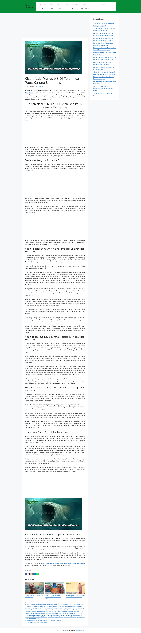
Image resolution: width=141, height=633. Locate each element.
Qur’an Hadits (48, 4)
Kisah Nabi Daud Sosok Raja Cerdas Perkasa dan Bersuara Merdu (53, 597)
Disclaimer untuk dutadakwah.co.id (59, 9)
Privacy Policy (41, 9)
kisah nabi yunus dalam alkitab (39, 611)
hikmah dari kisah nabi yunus (35, 606)
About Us (74, 9)
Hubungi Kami (85, 9)
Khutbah (103, 4)
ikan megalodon (48, 606)
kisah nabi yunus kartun (54, 611)
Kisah (67, 4)
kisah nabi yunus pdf (67, 611)
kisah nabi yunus (56, 610)
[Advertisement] (55, 26)
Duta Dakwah (29, 6)
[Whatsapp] (37, 574)
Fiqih (58, 4)
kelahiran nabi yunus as (31, 610)
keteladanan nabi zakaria (45, 610)
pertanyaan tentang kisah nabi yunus (66, 615)
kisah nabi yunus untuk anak (37, 613)
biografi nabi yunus (41, 604)
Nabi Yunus (77, 613)
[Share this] (26, 574)
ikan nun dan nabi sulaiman (69, 606)
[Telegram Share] (34, 574)
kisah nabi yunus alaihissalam (70, 610)
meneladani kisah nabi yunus (53, 613)
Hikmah (93, 4)
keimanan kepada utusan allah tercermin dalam (70, 608)
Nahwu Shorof (76, 4)
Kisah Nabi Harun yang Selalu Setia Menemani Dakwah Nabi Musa (75, 596)
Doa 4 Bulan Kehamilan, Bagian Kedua (37, 622)
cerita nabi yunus (67, 604)
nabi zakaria (39, 615)
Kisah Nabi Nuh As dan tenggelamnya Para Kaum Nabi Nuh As (44, 620)
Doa (84, 4)
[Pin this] (32, 574)
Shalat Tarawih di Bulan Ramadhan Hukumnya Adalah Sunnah (103, 89)
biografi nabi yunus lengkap (54, 604)
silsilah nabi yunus (45, 617)
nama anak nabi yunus (49, 615)
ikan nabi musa (57, 606)
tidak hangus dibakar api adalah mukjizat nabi (63, 617)
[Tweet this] (29, 574)
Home (39, 4)
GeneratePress (80, 630)
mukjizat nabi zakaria (67, 613)
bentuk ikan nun (31, 604)
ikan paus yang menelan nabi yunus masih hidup (44, 608)
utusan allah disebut (36, 618)
